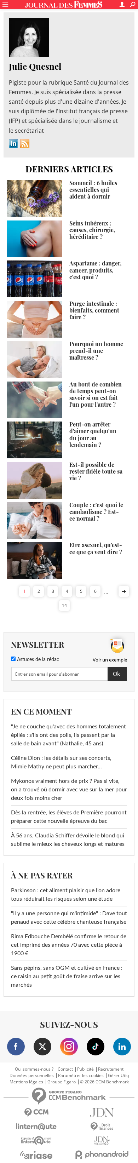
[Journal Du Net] (101, 1112)
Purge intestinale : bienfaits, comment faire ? (94, 310)
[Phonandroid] (101, 1154)
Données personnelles (32, 1075)
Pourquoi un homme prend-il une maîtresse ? (96, 350)
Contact (65, 1069)
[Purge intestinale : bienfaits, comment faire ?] (34, 319)
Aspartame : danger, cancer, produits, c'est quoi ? (95, 269)
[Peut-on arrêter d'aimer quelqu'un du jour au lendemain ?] (34, 440)
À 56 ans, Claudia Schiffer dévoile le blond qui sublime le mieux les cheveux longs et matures (68, 840)
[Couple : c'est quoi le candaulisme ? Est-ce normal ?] (34, 520)
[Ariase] (36, 1155)
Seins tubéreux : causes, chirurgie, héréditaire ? (92, 229)
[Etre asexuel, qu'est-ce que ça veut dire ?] (34, 560)
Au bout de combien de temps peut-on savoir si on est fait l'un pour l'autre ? (95, 394)
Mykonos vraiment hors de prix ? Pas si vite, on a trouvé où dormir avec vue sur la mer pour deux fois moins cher (69, 789)
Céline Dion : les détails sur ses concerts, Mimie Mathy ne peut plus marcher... (61, 762)
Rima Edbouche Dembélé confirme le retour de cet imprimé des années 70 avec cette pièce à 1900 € (68, 945)
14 (64, 605)
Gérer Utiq (118, 1075)
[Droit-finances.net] (101, 1126)
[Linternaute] (36, 1126)
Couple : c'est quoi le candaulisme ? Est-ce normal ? (96, 511)
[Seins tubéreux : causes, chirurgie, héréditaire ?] (34, 238)
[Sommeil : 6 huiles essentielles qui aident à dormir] (34, 198)
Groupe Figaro (61, 1081)
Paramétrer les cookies (81, 1075)
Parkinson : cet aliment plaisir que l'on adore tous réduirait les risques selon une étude (65, 895)
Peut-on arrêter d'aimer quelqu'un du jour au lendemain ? (92, 434)
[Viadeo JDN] (101, 1140)
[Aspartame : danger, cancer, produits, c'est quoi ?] (34, 278)
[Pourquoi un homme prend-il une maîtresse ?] (34, 359)
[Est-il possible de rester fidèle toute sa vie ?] (34, 480)
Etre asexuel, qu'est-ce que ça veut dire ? (95, 548)
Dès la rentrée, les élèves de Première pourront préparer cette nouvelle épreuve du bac (69, 817)
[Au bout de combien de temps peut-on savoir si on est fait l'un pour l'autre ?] (34, 400)
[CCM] (36, 1112)
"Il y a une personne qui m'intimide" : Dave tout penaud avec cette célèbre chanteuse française (69, 918)
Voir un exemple (110, 660)
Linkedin (13, 143)
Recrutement (110, 1069)
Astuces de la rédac (37, 659)
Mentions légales (26, 1081)
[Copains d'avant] (36, 1140)
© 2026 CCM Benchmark (104, 1081)
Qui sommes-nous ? (34, 1069)
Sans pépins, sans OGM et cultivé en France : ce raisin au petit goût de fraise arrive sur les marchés (66, 976)
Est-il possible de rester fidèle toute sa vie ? (95, 471)
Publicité (85, 1069)
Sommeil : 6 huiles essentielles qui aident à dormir (93, 189)
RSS (24, 143)
